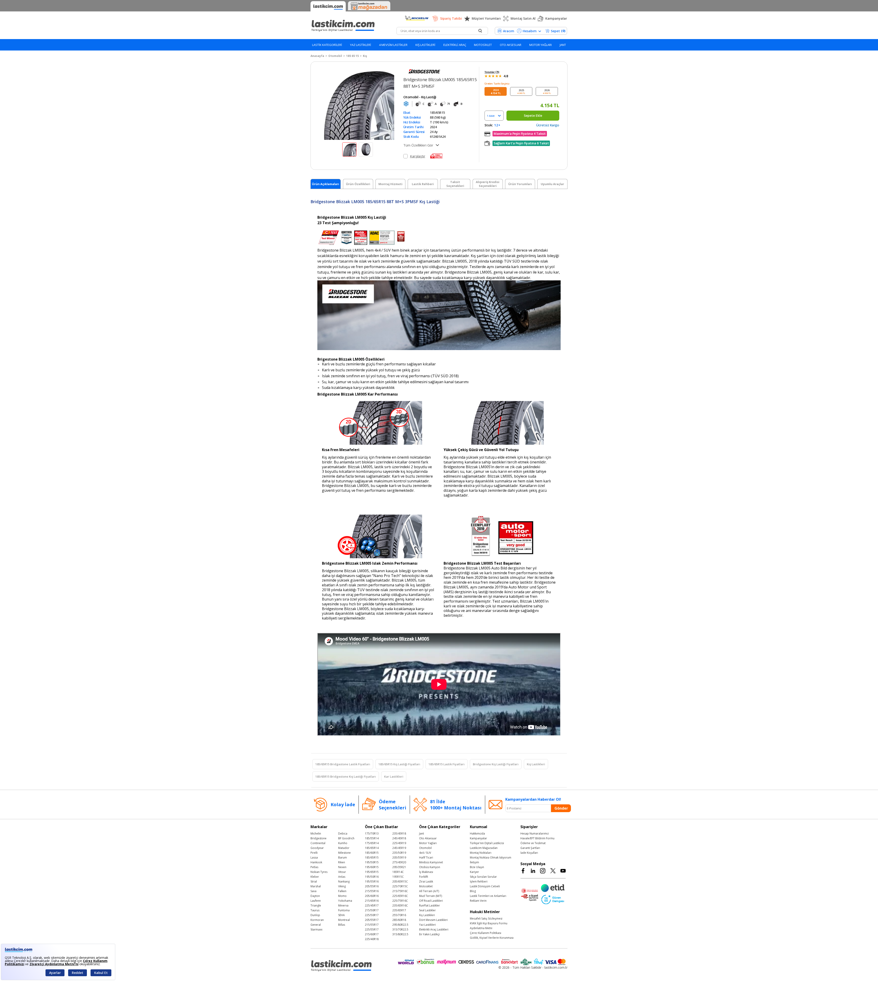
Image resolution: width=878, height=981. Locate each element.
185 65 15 (352, 56)
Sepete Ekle (533, 115)
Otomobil (335, 56)
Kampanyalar (556, 18)
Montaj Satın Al (523, 18)
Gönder (561, 808)
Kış (365, 56)
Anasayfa (317, 56)
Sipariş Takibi (451, 18)
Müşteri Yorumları (486, 18)
